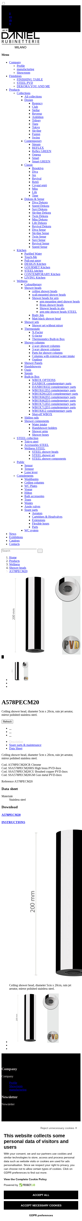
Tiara (35, 123)
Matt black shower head (46, 318)
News (12, 533)
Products (14, 89)
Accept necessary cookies (41, 1205)
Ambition (37, 117)
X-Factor (37, 332)
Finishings (15, 76)
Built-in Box (31, 376)
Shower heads (32, 287)
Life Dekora (39, 223)
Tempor (29, 468)
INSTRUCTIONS (13, 822)
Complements (25, 475)
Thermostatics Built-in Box (48, 339)
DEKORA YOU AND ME (33, 86)
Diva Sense (39, 229)
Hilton (28, 492)
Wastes (28, 503)
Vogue (28, 489)
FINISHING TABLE (30, 79)
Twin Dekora (40, 216)
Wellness (22, 281)
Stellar (36, 110)
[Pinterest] (10, 735)
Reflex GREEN (41, 151)
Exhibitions (16, 537)
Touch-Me (30, 257)
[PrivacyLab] (26, 1185)
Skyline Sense (40, 233)
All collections (33, 96)
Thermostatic (32, 328)
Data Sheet (15, 748)
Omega (36, 154)
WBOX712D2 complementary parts (54, 404)
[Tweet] (10, 731)
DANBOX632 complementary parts (54, 386)
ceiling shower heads (44, 291)
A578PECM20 (11, 814)
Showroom (23, 72)
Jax (34, 175)
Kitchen (21, 250)
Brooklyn (37, 168)
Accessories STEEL (36, 445)
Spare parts (31, 509)
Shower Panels (33, 363)
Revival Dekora (41, 226)
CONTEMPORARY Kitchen (42, 274)
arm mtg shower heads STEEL (58, 311)
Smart (35, 158)
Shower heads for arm (45, 298)
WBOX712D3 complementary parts (54, 407)
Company (15, 62)
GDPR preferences (41, 1215)
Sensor (28, 465)
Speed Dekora (40, 205)
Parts (35, 527)
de (10, 20)
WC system (31, 530)
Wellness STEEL (34, 448)
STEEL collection (27, 438)
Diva (35, 171)
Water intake (39, 424)
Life (34, 192)
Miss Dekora (39, 219)
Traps (27, 499)
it (10, 13)
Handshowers (32, 366)
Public (20, 462)
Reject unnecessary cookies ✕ (58, 1128)
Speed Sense (39, 246)
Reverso (37, 113)
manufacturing (25, 69)
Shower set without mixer (47, 325)
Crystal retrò (39, 185)
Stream (36, 144)
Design (28, 100)
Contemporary (33, 141)
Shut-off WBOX (42, 414)
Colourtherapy (33, 284)
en (10, 16)
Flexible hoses (40, 523)
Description (16, 741)
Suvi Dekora (39, 209)
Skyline (36, 130)
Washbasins (31, 479)
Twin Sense (39, 236)
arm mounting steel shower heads (60, 301)
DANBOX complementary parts (51, 383)
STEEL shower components (49, 458)
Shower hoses (40, 434)
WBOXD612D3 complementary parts (55, 393)
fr (10, 23)
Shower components (36, 421)
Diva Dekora (40, 202)
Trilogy (36, 120)
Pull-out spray (32, 260)
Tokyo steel (31, 441)
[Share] (10, 728)
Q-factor (37, 335)
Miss (35, 188)
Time (35, 195)
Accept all (41, 1195)
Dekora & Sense (34, 199)
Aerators (37, 513)
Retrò (35, 182)
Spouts (28, 373)
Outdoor (37, 359)
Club (35, 106)
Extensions (38, 520)
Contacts (14, 544)
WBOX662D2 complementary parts (54, 397)
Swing (36, 137)
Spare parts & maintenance (25, 745)
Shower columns (34, 342)
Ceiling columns (34, 482)
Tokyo (36, 127)
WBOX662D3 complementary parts (54, 400)
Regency (37, 103)
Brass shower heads (52, 304)
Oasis (27, 369)
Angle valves (32, 506)
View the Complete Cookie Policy (25, 1179)
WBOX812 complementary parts (52, 410)
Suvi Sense (38, 240)
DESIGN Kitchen (35, 263)
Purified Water (33, 253)
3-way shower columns (46, 349)
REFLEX (38, 147)
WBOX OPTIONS (43, 380)
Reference (8, 781)
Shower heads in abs (52, 308)
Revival (36, 178)
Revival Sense (40, 243)
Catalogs (14, 540)
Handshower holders (44, 427)
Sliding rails (31, 417)
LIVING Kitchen (34, 277)
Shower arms (40, 431)
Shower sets (31, 322)
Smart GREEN (41, 161)
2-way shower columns (46, 345)
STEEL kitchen (33, 270)
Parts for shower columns (47, 352)
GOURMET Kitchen (37, 267)
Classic (28, 164)
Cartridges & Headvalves (47, 516)
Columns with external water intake (53, 356)
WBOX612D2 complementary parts (54, 390)
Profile (21, 65)
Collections (23, 93)
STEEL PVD (25, 82)
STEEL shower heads (45, 451)
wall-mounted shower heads (49, 294)
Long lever (31, 472)
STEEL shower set (43, 455)
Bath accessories (34, 496)
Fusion (36, 134)
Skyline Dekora (41, 212)
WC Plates (30, 486)
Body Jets (38, 315)
